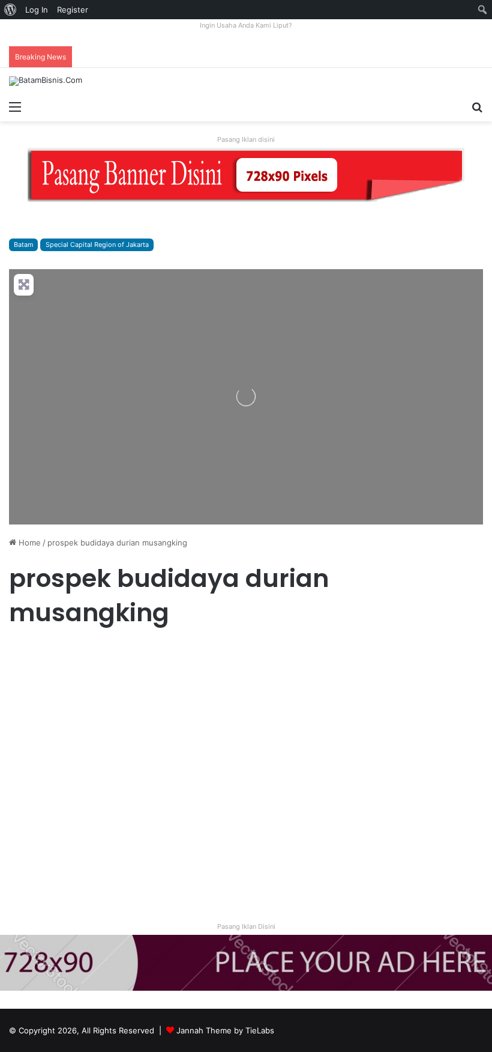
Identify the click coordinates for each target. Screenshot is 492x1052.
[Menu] (15, 106)
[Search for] (477, 106)
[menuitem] (10, 9)
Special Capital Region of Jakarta (97, 244)
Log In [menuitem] (36, 9)
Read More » (41, 867)
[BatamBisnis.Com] (45, 81)
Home (28, 542)
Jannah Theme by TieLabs (225, 1030)
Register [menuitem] (72, 9)
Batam (23, 244)
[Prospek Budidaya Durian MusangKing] (85, 760)
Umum (26, 653)
